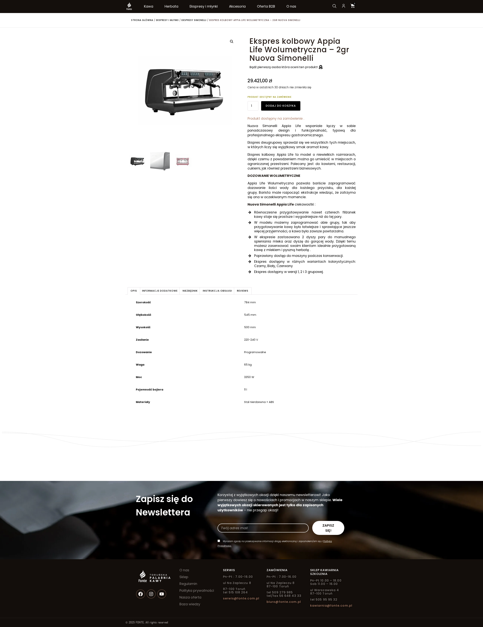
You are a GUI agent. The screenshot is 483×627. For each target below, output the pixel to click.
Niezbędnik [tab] (190, 290)
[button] (231, 41)
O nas (184, 570)
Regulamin (188, 584)
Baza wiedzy (189, 604)
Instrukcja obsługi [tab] (217, 290)
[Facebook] (140, 593)
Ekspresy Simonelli (194, 20)
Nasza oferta (190, 597)
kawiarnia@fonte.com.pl (331, 605)
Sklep (183, 577)
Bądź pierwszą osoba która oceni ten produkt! (284, 67)
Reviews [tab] (242, 290)
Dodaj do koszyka (281, 106)
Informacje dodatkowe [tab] (160, 290)
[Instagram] (151, 593)
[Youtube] (161, 593)
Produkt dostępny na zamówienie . (276, 118)
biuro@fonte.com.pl (284, 602)
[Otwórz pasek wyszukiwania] (334, 6)
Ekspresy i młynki (167, 20)
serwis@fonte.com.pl (241, 598)
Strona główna (142, 20)
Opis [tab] (134, 290)
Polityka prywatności (196, 590)
